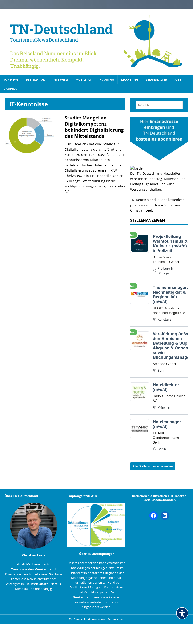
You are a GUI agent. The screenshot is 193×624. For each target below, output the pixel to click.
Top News (11, 80)
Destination (35, 80)
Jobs (177, 80)
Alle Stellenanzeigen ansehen (153, 466)
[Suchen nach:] (159, 105)
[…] (67, 191)
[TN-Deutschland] (96, 42)
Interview (60, 80)
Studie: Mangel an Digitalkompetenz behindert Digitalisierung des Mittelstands (94, 127)
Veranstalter (156, 80)
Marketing (129, 80)
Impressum (98, 619)
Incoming (106, 80)
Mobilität (83, 80)
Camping (10, 89)
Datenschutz (116, 619)
